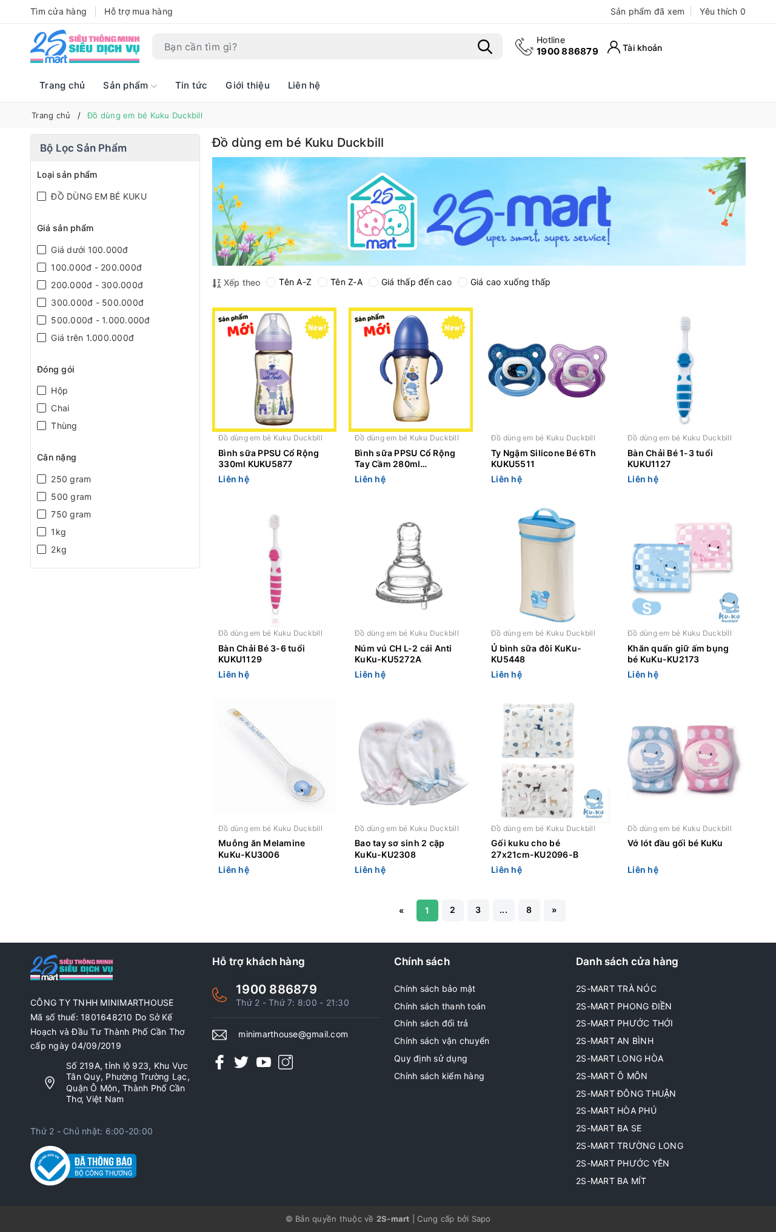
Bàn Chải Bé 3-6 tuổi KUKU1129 (261, 653)
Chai (58, 408)
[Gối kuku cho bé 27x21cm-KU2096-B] (547, 760)
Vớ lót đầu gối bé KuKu (675, 843)
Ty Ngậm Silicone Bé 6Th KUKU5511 (543, 458)
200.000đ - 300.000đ (95, 285)
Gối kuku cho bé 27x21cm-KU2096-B (534, 848)
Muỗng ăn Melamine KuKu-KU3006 (261, 848)
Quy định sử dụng (430, 1058)
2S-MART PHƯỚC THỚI (625, 1023)
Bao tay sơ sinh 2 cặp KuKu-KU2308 (399, 848)
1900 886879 (567, 46)
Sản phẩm (126, 85)
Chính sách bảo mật (435, 988)
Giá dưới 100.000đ (88, 249)
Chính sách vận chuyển (441, 1040)
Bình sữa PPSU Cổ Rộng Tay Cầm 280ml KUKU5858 (405, 459)
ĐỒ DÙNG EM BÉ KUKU (97, 196)
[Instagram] (285, 1061)
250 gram (69, 479)
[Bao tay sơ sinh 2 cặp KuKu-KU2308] (411, 760)
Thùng (63, 425)
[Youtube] (263, 1061)
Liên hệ (304, 85)
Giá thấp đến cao (416, 282)
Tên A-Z (295, 282)
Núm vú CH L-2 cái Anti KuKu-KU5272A (403, 653)
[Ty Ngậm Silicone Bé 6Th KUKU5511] (547, 370)
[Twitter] (241, 1061)
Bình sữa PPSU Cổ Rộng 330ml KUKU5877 (268, 458)
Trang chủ (62, 85)
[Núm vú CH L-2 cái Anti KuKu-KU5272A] (411, 565)
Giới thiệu (248, 85)
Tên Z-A (346, 282)
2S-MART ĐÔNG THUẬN (626, 1093)
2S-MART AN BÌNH (615, 1040)
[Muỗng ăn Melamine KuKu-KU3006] (274, 760)
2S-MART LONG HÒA (619, 1058)
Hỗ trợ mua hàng (138, 11)
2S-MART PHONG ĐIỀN (624, 1006)
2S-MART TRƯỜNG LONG (629, 1145)
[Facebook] (219, 1061)
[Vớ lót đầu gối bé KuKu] (683, 760)
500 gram (70, 496)
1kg (57, 532)
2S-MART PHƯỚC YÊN (622, 1163)
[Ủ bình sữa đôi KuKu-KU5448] (547, 565)
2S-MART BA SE (608, 1128)
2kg (57, 549)
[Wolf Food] (479, 211)
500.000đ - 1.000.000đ (99, 320)
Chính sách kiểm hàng (439, 1076)
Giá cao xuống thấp (510, 282)
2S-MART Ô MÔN (611, 1076)
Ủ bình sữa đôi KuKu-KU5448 (536, 653)
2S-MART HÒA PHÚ (616, 1110)
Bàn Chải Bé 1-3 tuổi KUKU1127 (670, 458)
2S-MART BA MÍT (611, 1181)
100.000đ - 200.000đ (95, 267)
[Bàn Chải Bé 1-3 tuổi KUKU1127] (683, 370)
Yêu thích (723, 11)
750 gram (69, 514)
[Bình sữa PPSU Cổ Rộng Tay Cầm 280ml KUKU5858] (411, 370)
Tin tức (191, 85)
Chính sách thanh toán (440, 1006)
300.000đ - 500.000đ (96, 302)
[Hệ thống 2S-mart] (84, 47)
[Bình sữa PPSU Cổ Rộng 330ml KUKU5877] (274, 370)
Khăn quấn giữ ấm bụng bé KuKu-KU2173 (678, 653)
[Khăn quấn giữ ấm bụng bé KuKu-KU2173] (683, 565)
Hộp (58, 390)
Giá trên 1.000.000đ (91, 337)
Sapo (481, 1219)
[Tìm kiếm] (485, 47)
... (503, 909)
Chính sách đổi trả (431, 1023)
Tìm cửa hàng (58, 11)
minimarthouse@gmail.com (293, 1034)
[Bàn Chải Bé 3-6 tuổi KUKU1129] (274, 565)
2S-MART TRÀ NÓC (616, 988)
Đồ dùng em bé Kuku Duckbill (270, 437)
